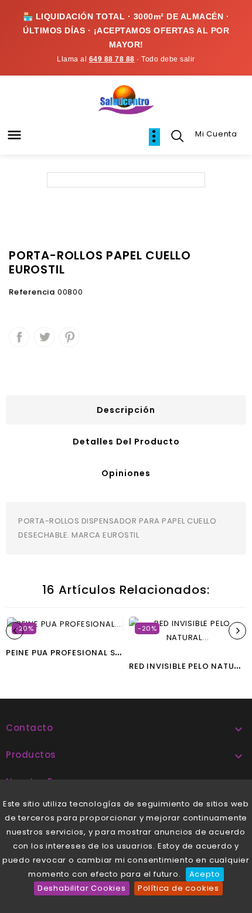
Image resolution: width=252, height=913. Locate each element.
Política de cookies (178, 888)
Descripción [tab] (126, 410)
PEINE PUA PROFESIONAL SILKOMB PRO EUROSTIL (107, 652)
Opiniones (126, 473)
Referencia (32, 292)
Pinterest (69, 337)
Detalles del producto (126, 441)
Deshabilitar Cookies (82, 888)
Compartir (19, 337)
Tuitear (44, 337)
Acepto (204, 874)
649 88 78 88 (112, 59)
